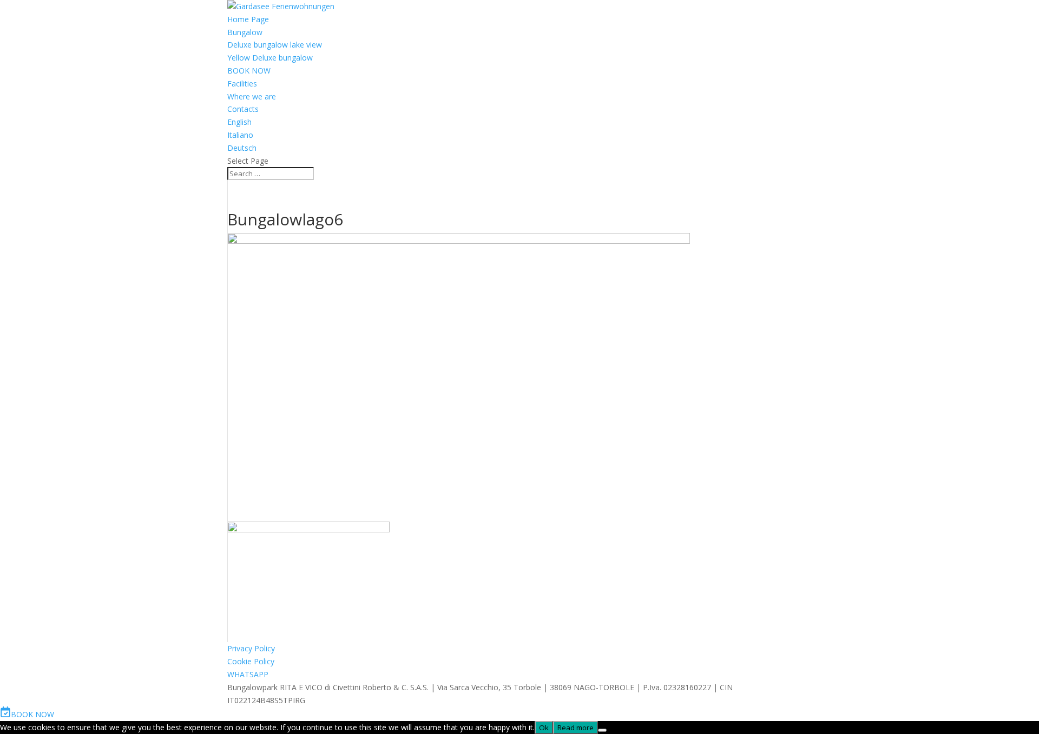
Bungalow (244, 32)
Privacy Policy (251, 648)
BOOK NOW (249, 70)
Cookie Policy (250, 661)
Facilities (242, 83)
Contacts (243, 109)
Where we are (251, 96)
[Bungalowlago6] (308, 529)
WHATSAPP (247, 674)
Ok (544, 727)
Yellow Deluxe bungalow (270, 57)
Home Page (248, 19)
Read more (575, 727)
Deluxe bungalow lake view (274, 44)
